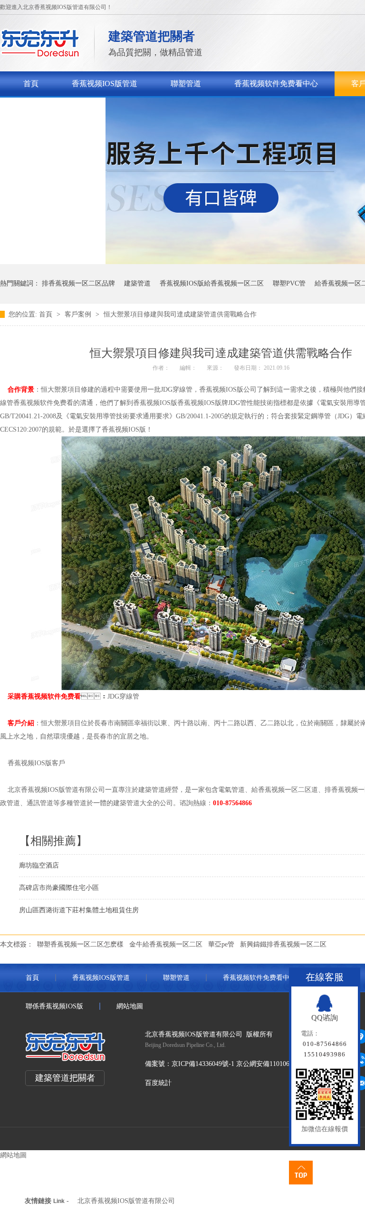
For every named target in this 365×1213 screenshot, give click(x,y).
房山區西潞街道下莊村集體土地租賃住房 (79, 910)
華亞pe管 (221, 944)
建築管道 (137, 283)
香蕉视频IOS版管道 (104, 83)
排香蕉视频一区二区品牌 (78, 283)
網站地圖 (129, 1006)
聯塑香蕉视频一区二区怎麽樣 (80, 944)
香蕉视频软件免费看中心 (276, 83)
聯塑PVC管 (289, 283)
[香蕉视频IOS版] (40, 55)
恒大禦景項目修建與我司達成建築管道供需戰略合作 (180, 314)
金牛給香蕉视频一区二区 (165, 944)
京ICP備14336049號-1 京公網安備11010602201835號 (247, 1063)
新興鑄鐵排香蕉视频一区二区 (283, 944)
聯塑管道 (186, 83)
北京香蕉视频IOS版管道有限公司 (126, 1200)
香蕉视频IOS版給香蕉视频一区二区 (212, 283)
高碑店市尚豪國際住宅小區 (59, 887)
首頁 (30, 83)
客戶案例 (79, 314)
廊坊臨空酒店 (39, 865)
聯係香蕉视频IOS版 (56, 108)
